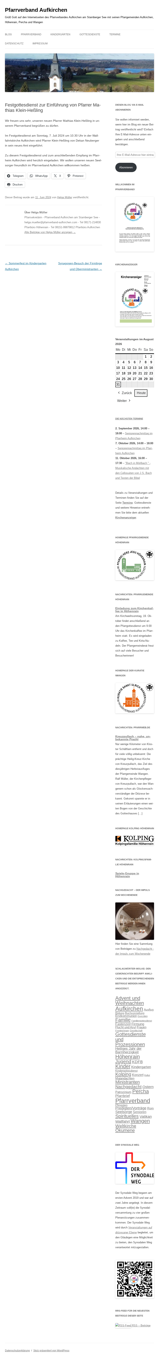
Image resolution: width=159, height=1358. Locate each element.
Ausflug (149, 1009)
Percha (140, 1091)
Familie (123, 1020)
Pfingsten (121, 1105)
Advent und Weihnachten (129, 1000)
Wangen (140, 1121)
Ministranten (127, 1082)
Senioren (139, 1112)
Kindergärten (60, 34)
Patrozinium (123, 1092)
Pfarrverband (31, 34)
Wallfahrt (122, 1121)
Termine (114, 34)
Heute (141, 393)
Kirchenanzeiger (125, 517)
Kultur (147, 1075)
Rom (150, 1108)
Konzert (137, 1075)
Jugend (123, 1061)
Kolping (123, 1074)
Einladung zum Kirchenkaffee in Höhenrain (134, 610)
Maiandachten (124, 1078)
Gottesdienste (90, 34)
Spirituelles (127, 1116)
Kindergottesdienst (126, 1070)
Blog (8, 34)
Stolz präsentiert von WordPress (51, 1350)
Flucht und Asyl (125, 1027)
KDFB (137, 1062)
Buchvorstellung (134, 1013)
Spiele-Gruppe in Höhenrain (127, 875)
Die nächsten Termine (129, 418)
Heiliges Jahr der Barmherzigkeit (128, 1050)
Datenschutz (14, 43)
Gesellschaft (136, 1030)
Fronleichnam (122, 1030)
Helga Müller (64, 197)
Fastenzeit (123, 1024)
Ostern (148, 1087)
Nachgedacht (128, 1086)
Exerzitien (143, 1016)
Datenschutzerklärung (17, 1350)
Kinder (122, 1066)
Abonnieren (126, 167)
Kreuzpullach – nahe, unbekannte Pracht (133, 738)
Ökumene (125, 1130)
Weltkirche (125, 1125)
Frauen (141, 1027)
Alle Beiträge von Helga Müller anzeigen (50, 232)
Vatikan (146, 1117)
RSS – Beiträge (141, 1325)
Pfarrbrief (122, 1096)
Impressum (40, 43)
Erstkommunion (126, 1016)
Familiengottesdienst (141, 1020)
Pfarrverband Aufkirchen (36, 10)
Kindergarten (141, 1067)
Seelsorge (123, 1112)
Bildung (119, 1013)
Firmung (137, 1024)
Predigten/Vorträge (130, 1108)
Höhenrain (127, 1056)
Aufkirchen (129, 1008)
